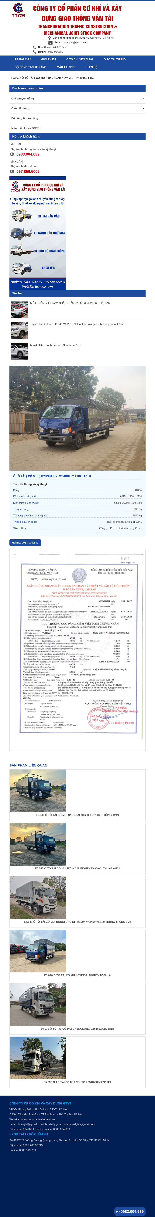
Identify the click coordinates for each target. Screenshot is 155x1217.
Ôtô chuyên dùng (22, 98)
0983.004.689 (131, 1211)
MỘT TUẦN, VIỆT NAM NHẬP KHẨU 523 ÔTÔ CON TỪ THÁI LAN (70, 302)
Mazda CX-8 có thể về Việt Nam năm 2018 (55, 344)
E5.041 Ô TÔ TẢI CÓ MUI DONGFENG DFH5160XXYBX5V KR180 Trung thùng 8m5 (77, 921)
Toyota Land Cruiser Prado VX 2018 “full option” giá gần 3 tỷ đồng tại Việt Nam (77, 323)
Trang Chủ (23, 59)
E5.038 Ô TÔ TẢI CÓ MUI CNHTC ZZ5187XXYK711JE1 (77, 1082)
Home (15, 77)
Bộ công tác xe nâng (30, 67)
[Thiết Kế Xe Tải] (18, 9)
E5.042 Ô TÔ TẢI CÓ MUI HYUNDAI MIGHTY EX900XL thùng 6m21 (77, 868)
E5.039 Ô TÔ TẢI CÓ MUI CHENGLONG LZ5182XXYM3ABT (78, 1028)
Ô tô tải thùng (115, 59)
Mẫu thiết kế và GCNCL (26, 128)
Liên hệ (92, 67)
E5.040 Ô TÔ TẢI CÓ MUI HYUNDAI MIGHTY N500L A (77, 975)
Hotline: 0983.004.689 (25, 542)
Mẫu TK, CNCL (66, 67)
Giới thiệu (48, 59)
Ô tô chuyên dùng (79, 59)
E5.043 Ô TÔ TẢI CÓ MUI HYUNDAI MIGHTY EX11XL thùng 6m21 (77, 815)
